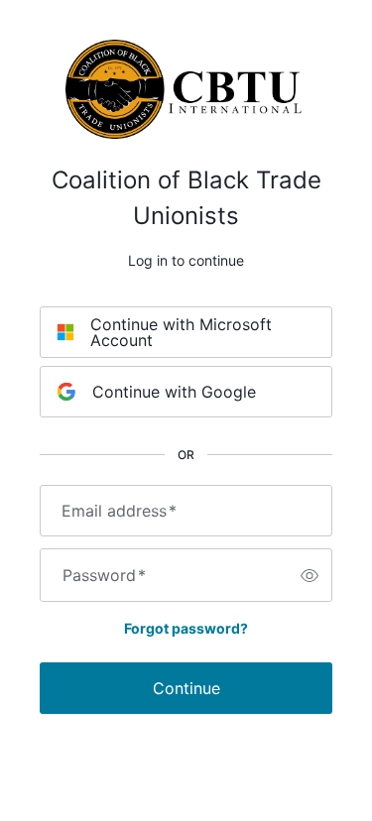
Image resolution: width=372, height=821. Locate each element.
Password (104, 575)
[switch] (309, 575)
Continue (186, 688)
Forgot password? (186, 628)
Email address (119, 511)
